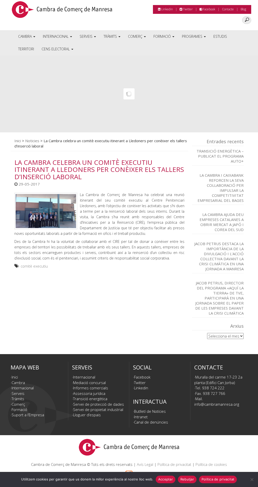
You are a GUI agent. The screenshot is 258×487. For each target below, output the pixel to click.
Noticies (32, 140)
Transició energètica (90, 398)
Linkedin (166, 9)
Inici (17, 140)
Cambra (25, 36)
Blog (243, 9)
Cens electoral (56, 49)
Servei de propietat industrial (98, 409)
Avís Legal (145, 464)
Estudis (220, 36)
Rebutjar (187, 479)
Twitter (187, 9)
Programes (192, 36)
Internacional (56, 36)
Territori (26, 49)
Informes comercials (90, 387)
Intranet (141, 416)
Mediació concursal (89, 382)
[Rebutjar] (251, 479)
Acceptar (165, 479)
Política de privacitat (174, 464)
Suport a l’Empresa (28, 414)
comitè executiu (34, 266)
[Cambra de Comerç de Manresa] (62, 11)
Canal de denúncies (151, 422)
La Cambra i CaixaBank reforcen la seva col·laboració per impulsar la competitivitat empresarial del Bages (221, 188)
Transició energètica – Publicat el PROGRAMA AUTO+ (220, 156)
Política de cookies (211, 464)
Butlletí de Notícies (150, 411)
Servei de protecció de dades (98, 404)
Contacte (228, 9)
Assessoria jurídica (89, 393)
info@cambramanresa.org (216, 404)
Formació (162, 36)
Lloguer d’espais (87, 414)
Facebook (208, 9)
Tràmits (111, 36)
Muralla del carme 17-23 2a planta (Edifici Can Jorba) (218, 379)
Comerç (135, 36)
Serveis (86, 36)
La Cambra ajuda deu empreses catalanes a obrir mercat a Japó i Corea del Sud (222, 222)
